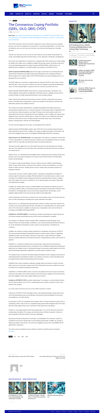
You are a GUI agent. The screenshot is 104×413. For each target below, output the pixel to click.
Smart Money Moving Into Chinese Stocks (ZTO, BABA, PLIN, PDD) (52, 357)
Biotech (44, 14)
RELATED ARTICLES (15, 379)
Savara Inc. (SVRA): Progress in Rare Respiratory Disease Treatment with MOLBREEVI (86, 89)
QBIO (23, 336)
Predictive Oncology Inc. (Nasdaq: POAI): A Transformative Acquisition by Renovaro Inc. (36, 397)
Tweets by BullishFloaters (76, 98)
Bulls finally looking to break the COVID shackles (21, 356)
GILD (19, 336)
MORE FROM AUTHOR (30, 379)
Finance (51, 14)
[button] (93, 14)
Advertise (36, 14)
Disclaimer (68, 14)
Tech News (59, 14)
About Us (28, 14)
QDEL (27, 336)
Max (11, 32)
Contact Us (19, 14)
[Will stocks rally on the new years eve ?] (56, 388)
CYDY (15, 336)
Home (11, 14)
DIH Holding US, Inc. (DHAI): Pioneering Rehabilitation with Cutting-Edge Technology (16, 397)
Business (14, 20)
